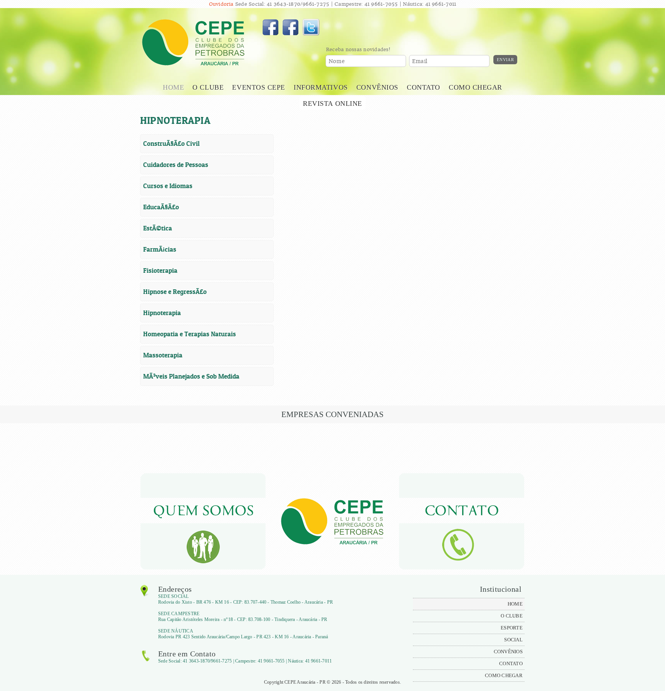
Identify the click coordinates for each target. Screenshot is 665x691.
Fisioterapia (160, 270)
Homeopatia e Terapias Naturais (189, 334)
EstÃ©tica (157, 228)
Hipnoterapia (162, 313)
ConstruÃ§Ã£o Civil (171, 143)
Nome (337, 61)
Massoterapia (162, 355)
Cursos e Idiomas (167, 186)
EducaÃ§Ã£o (161, 207)
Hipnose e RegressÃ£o (175, 291)
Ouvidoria (221, 4)
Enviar (505, 59)
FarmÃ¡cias (159, 249)
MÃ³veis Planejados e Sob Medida (191, 376)
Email (419, 61)
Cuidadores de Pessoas (175, 164)
